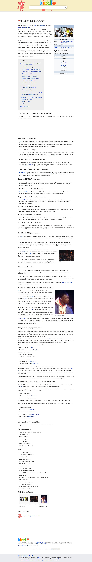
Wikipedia (39, 558)
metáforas (27, 45)
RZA (64, 60)
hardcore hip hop (66, 48)
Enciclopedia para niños (23, 23)
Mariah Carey (28, 165)
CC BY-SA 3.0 (38, 557)
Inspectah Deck (64, 67)
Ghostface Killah (64, 62)
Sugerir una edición (55, 549)
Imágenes (47, 10)
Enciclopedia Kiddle (40, 542)
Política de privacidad (42, 560)
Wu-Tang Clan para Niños (24, 545)
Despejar (62, 7)
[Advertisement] (46, 15)
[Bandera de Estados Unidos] (61, 41)
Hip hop (62, 47)
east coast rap (67, 47)
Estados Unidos (64, 42)
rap (36, 25)
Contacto (50, 560)
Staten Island (65, 41)
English (51, 10)
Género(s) (56, 47)
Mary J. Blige (50, 174)
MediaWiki (57, 558)
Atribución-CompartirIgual (41, 543)
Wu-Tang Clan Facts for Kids (33, 516)
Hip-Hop (39, 316)
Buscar (65, 7)
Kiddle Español (21, 560)
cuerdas (32, 311)
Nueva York (70, 41)
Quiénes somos (33, 560)
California (20, 386)
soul (41, 311)
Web (43, 10)
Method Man (63, 65)
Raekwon (64, 64)
